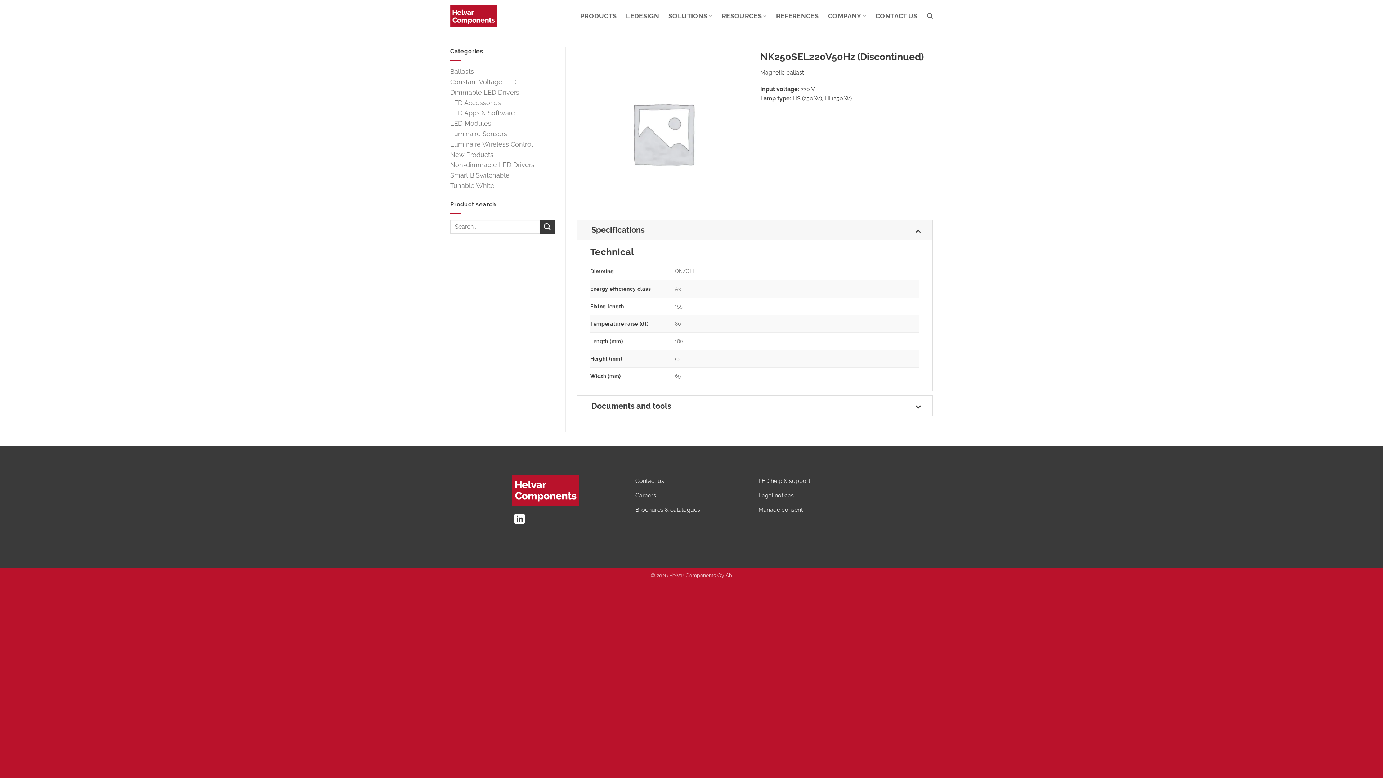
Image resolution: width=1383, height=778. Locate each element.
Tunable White (472, 185)
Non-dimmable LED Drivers (492, 165)
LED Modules (470, 123)
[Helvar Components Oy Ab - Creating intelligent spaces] (473, 16)
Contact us (897, 16)
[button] (930, 16)
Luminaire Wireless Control (491, 144)
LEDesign (642, 16)
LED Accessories (475, 103)
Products (598, 16)
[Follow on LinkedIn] (519, 520)
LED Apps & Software (482, 113)
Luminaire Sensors (478, 134)
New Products (471, 154)
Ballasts (462, 71)
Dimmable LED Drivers (484, 92)
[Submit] (547, 227)
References (797, 16)
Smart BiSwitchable (480, 175)
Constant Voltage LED (483, 82)
